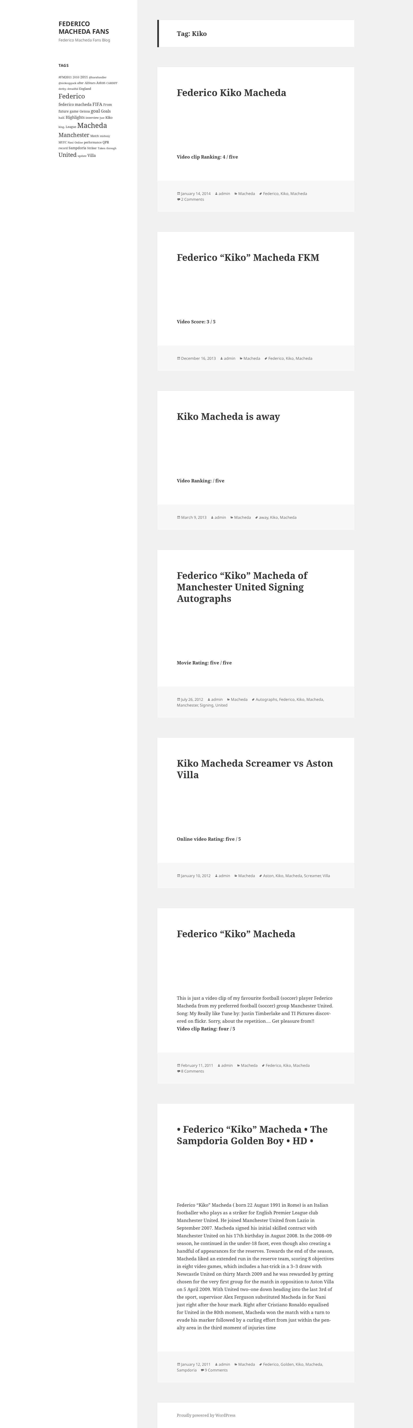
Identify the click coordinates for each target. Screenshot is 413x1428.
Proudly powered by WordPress (206, 1415)
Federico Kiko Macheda (231, 92)
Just (102, 118)
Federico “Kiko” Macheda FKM (248, 257)
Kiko (109, 117)
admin (224, 193)
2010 (76, 77)
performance (93, 142)
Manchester (74, 135)
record (63, 148)
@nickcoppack (67, 83)
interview (92, 118)
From (107, 104)
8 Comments (192, 1071)
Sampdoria (77, 148)
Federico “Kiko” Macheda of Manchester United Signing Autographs (242, 587)
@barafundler (97, 77)
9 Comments (216, 1370)
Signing (206, 705)
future (64, 111)
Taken (101, 148)
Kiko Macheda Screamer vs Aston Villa (255, 769)
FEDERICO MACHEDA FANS (84, 27)
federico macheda (75, 104)
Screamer (312, 875)
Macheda (92, 125)
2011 (84, 77)
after (80, 83)
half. (62, 118)
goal (95, 111)
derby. (62, 89)
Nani (71, 142)
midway (105, 136)
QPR (106, 142)
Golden (287, 1364)
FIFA (97, 104)
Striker (92, 148)
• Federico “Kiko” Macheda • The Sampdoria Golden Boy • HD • (252, 1135)
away (263, 517)
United (68, 155)
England (85, 88)
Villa (91, 155)
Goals (106, 111)
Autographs (266, 699)
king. (62, 127)
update (82, 156)
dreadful (72, 89)
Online (79, 142)
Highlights (75, 117)
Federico (72, 95)
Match (94, 136)
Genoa (85, 111)
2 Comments (192, 199)
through (111, 148)
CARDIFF (111, 83)
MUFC (63, 142)
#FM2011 (65, 77)
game (74, 111)
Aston (100, 82)
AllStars (90, 83)
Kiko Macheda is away (228, 416)
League (71, 127)
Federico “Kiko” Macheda (236, 933)
